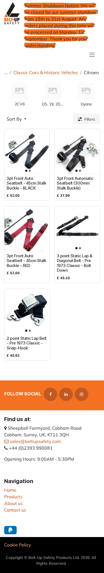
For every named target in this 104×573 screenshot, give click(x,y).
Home (10, 490)
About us (13, 503)
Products (13, 496)
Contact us (15, 510)
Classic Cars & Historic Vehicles (45, 72)
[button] (16, 119)
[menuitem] (19, 94)
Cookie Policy (17, 545)
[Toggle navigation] (92, 54)
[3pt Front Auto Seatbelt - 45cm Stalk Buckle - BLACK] (27, 151)
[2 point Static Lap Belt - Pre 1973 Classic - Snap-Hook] (27, 311)
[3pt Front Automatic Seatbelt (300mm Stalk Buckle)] (77, 151)
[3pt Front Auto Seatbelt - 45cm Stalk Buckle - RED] (27, 229)
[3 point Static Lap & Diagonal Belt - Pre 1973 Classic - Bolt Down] (77, 229)
